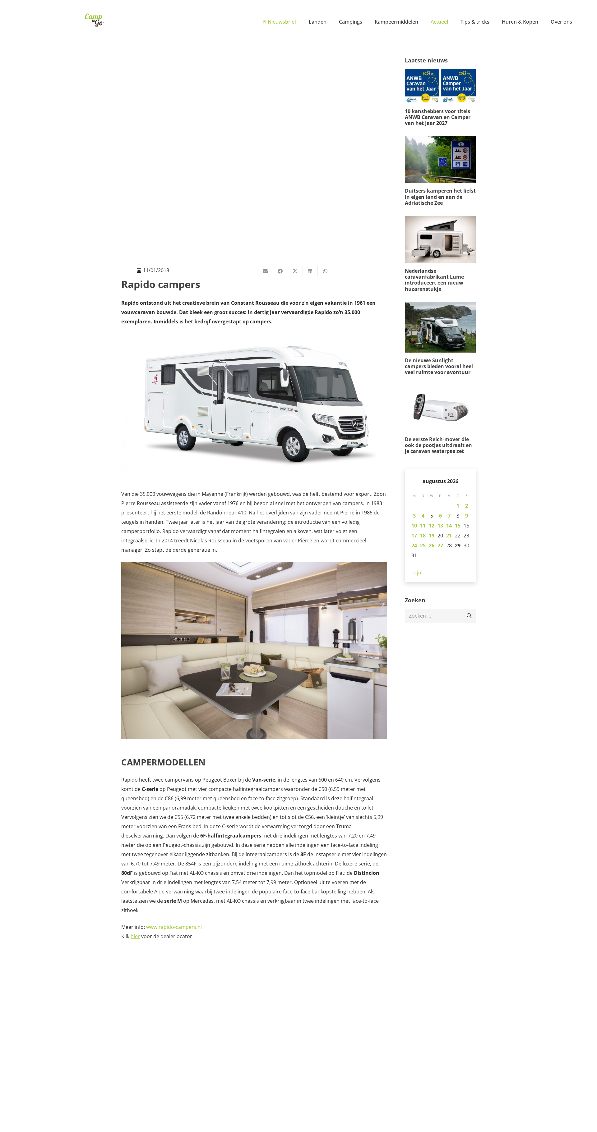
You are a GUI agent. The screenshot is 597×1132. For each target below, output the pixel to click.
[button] (331, 22)
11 (423, 525)
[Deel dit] (280, 271)
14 (449, 525)
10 (414, 525)
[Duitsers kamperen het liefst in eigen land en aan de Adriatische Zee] (440, 171)
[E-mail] (265, 271)
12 (431, 525)
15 (457, 525)
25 (423, 545)
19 (431, 535)
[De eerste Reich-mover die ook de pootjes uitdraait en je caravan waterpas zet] (440, 419)
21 (449, 535)
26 (431, 545)
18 (423, 535)
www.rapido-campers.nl (174, 927)
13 (440, 525)
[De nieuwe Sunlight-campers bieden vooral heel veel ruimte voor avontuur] (440, 339)
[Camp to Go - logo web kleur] (94, 20)
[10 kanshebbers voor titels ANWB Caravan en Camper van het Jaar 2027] (440, 97)
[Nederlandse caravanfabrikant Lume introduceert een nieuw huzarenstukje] (440, 254)
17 (414, 535)
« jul (418, 572)
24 (414, 545)
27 (440, 545)
